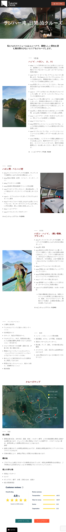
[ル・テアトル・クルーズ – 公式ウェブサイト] (9, 4)
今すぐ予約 (59, 4)
